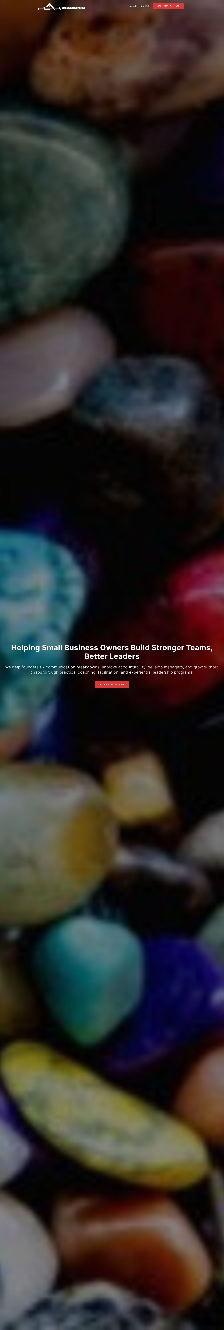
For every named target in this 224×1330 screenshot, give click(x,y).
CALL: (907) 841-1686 (168, 6)
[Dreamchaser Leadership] (61, 6)
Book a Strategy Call (112, 684)
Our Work (145, 6)
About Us (134, 6)
